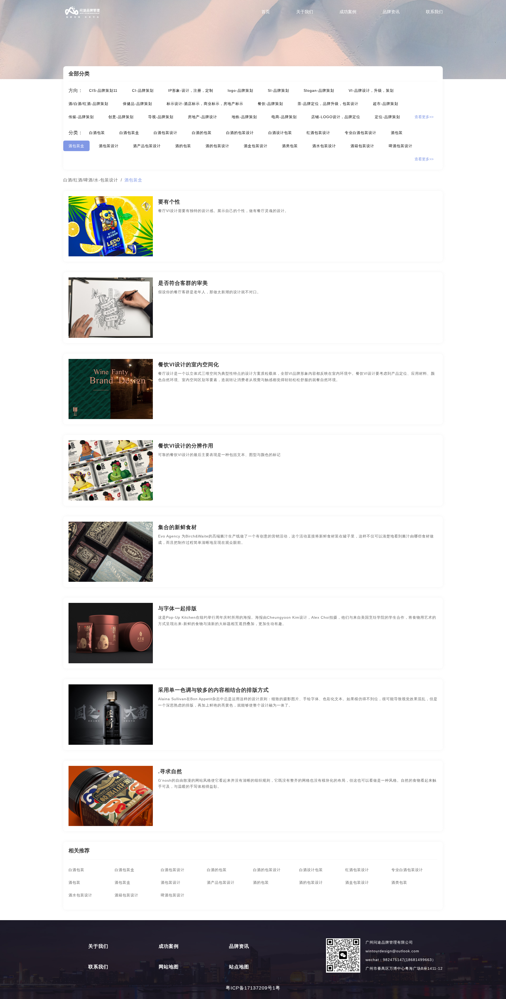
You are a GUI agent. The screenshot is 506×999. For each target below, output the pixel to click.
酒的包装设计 (217, 146)
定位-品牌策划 (387, 117)
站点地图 (239, 966)
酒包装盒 (76, 146)
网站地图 (169, 966)
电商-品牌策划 (284, 117)
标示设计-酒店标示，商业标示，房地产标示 (205, 104)
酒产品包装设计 (147, 146)
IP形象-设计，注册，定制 (190, 90)
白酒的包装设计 (240, 133)
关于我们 (304, 11)
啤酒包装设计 (400, 146)
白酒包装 (97, 133)
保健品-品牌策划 (137, 104)
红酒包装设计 (318, 133)
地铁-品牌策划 (244, 117)
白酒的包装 (202, 133)
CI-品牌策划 (143, 90)
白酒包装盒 (129, 133)
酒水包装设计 (324, 146)
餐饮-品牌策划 (270, 104)
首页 (265, 11)
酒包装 (397, 133)
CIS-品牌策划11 (103, 90)
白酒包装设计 (165, 133)
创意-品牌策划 (121, 117)
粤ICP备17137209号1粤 (253, 988)
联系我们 (434, 11)
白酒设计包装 (280, 133)
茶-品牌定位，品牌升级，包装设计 (328, 104)
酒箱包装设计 (362, 146)
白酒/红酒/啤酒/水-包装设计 (90, 180)
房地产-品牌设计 (202, 117)
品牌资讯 (391, 11)
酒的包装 (183, 146)
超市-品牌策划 (385, 104)
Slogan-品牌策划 (319, 90)
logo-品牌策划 (240, 90)
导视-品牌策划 (160, 117)
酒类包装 (290, 146)
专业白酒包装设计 (360, 133)
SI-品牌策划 (278, 90)
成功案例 (347, 11)
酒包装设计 (109, 146)
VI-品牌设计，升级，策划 (371, 90)
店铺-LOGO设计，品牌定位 (335, 117)
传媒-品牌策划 (81, 117)
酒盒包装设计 (255, 146)
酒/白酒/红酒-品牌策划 (88, 104)
